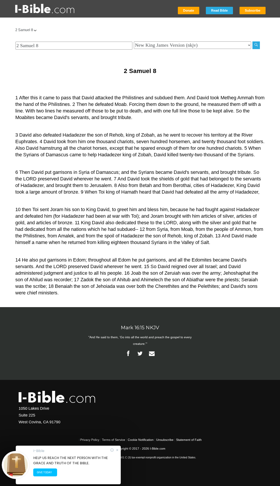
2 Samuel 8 (24, 30)
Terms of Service (113, 439)
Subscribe (252, 10)
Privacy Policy (89, 439)
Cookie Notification (141, 439)
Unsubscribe (164, 439)
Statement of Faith (189, 439)
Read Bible (219, 10)
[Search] (256, 45)
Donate (188, 10)
